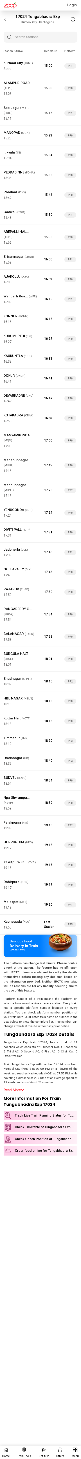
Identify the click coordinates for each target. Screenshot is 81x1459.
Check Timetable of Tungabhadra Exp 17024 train (46, 1127)
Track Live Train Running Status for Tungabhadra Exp (46, 1115)
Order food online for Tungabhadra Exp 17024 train (46, 1151)
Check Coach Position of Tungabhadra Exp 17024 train (46, 1139)
